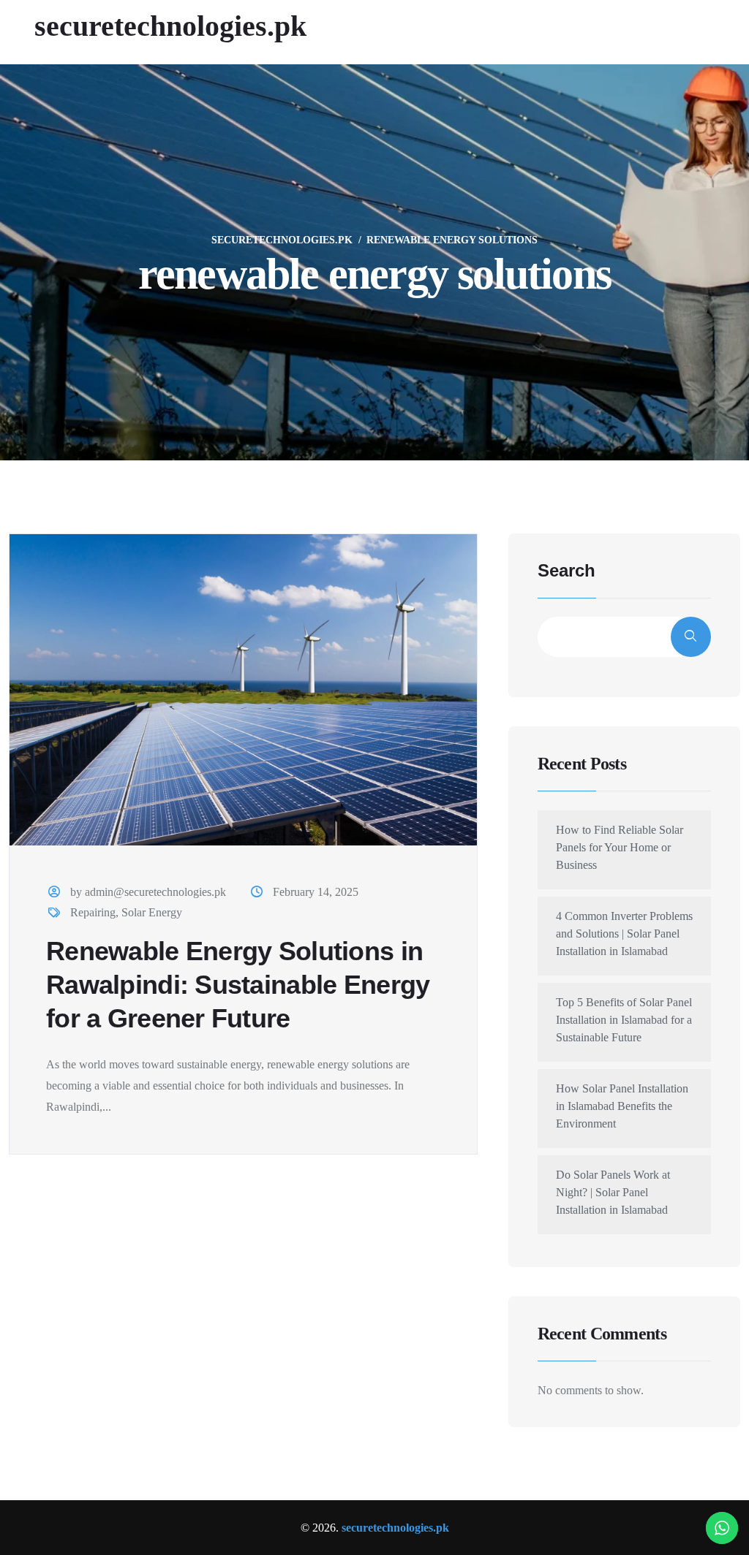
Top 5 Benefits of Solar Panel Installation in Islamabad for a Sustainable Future (624, 1019)
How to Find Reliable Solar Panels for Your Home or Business (619, 847)
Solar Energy (151, 912)
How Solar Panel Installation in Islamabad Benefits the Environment (622, 1106)
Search (566, 570)
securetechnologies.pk (170, 25)
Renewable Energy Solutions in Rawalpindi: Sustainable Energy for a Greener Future (237, 984)
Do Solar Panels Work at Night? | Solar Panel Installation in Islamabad (613, 1192)
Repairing (93, 912)
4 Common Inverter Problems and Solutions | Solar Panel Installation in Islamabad (624, 933)
